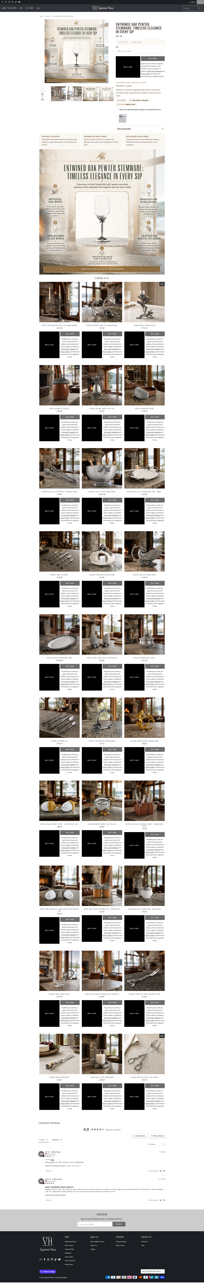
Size (117, 47)
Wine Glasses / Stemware (140, 100)
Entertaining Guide (70, 1241)
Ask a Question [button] (140, 1136)
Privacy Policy (69, 1257)
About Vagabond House (97, 1241)
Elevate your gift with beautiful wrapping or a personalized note (140, 109)
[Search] (199, 8)
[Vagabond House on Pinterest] (12, 2)
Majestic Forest (130, 104)
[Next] (112, 51)
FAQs (142, 1245)
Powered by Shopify (61, 1277)
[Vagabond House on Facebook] (6, 2)
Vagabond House (49, 1277)
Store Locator (69, 1245)
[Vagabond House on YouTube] (19, 2)
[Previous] (41, 51)
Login (193, 2)
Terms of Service (70, 1260)
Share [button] (49, 1171)
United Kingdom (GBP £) (151, 1271)
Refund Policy (69, 1264)
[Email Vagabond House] (2, 2)
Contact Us (93, 1245)
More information (124, 129)
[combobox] (192, 8)
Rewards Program (121, 1241)
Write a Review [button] (158, 1136)
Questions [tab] (55, 1140)
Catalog (92, 1249)
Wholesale (68, 1253)
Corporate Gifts (69, 1249)
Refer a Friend (120, 1245)
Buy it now (153, 58)
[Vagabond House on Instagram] (9, 2)
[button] (12, 8)
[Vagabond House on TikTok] (16, 2)
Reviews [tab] (42, 1140)
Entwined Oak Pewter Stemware (55, 1166)
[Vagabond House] (103, 8)
